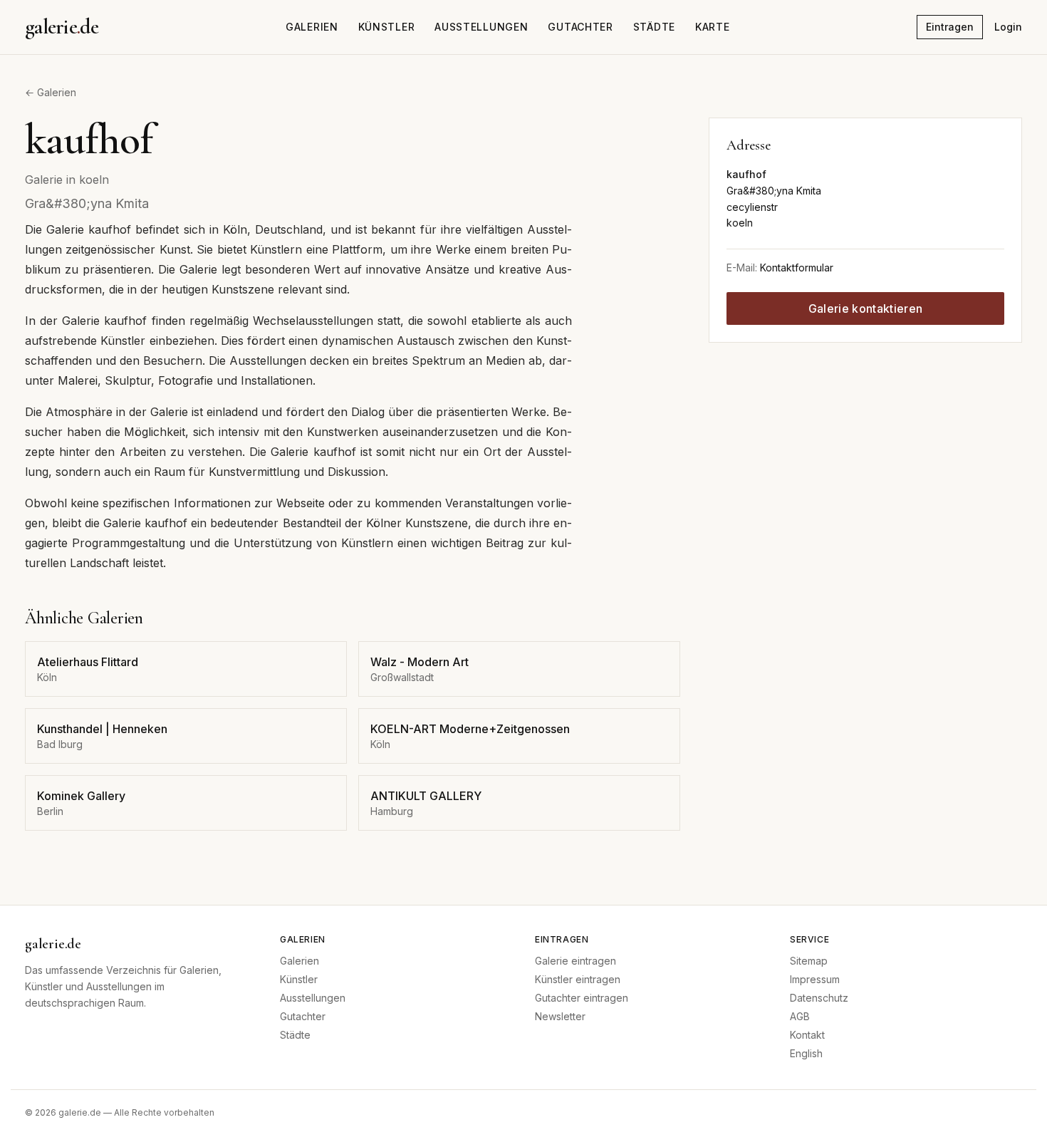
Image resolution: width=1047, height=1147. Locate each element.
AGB (800, 1016)
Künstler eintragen (577, 979)
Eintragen (950, 27)
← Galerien (50, 92)
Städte (654, 27)
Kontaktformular (796, 267)
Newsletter (560, 1016)
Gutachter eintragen (581, 998)
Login (1008, 27)
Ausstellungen (481, 27)
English (806, 1053)
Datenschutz (819, 998)
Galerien (312, 27)
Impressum (815, 979)
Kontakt (807, 1035)
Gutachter (580, 27)
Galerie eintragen (575, 961)
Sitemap (809, 961)
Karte (712, 27)
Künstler (386, 27)
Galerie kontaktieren (865, 308)
